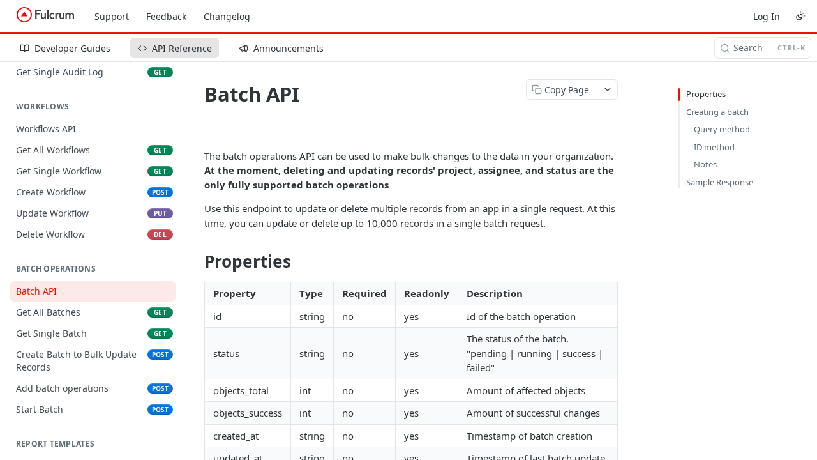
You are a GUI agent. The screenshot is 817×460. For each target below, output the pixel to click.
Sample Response (719, 182)
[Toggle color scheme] (800, 16)
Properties (706, 94)
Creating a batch (717, 112)
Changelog (227, 16)
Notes (705, 164)
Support (111, 16)
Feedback (166, 16)
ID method (714, 147)
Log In (766, 16)
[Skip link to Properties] (195, 262)
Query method (722, 129)
